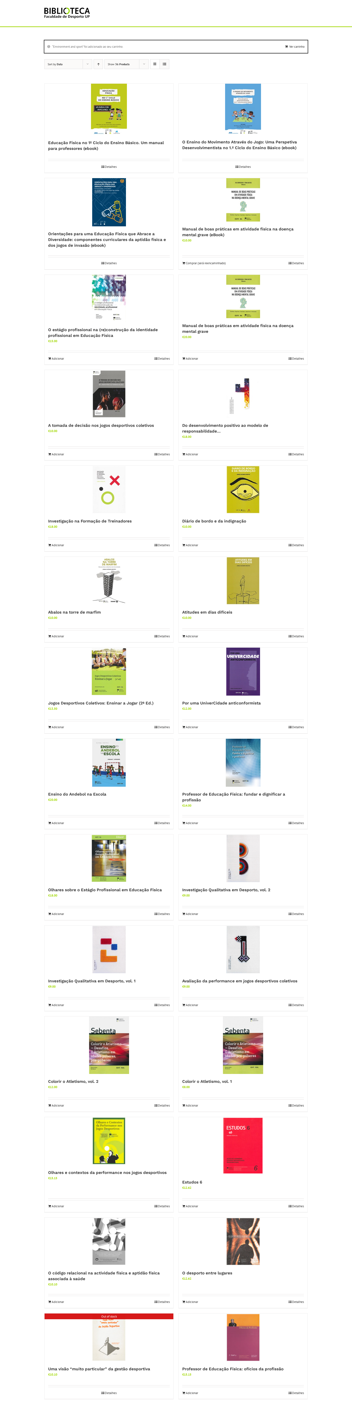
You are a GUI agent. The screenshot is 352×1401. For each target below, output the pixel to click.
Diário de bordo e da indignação (214, 521)
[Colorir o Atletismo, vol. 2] (109, 1045)
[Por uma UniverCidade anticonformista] (243, 672)
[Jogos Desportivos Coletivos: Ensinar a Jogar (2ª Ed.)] (109, 672)
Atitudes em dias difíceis (207, 612)
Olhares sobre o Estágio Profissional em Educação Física (105, 889)
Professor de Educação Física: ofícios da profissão (233, 1368)
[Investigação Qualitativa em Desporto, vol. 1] (109, 949)
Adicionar (58, 359)
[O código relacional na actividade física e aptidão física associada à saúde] (109, 1242)
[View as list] (164, 64)
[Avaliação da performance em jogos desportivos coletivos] (243, 949)
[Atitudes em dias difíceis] (243, 581)
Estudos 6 (192, 1182)
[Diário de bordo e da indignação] (243, 490)
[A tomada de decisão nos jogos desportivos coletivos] (109, 394)
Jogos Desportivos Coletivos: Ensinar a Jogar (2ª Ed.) (100, 703)
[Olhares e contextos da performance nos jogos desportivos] (109, 1141)
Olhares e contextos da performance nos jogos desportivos (107, 1172)
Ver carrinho (297, 47)
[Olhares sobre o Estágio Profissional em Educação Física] (109, 858)
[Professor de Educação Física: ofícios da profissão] (243, 1337)
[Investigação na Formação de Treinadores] (109, 490)
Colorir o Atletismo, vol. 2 (73, 1081)
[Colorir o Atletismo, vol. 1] (243, 1045)
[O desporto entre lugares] (243, 1242)
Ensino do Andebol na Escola (77, 794)
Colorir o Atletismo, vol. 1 (207, 1081)
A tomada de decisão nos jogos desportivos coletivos (101, 425)
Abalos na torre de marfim (74, 612)
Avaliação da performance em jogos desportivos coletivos (239, 981)
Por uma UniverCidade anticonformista (221, 703)
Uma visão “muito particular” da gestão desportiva (99, 1368)
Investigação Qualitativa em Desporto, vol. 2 (226, 889)
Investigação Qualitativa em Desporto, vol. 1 (92, 981)
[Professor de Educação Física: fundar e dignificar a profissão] (243, 763)
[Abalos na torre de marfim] (109, 581)
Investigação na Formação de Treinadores (90, 521)
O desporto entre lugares (207, 1273)
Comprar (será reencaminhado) (206, 263)
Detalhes (111, 167)
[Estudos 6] (243, 1146)
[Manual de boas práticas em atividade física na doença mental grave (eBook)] (243, 200)
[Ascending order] (98, 64)
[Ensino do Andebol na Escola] (109, 763)
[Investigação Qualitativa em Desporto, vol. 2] (243, 858)
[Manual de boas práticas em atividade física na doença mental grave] (243, 296)
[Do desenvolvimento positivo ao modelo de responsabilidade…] (243, 394)
